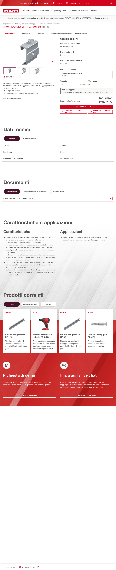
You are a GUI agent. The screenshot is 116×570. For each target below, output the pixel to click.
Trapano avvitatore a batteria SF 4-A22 (42, 335)
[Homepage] (11, 10)
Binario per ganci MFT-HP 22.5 (16, 335)
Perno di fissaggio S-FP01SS (98, 335)
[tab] (10, 33)
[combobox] (98, 3)
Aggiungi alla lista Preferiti (73, 111)
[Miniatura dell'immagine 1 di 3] (9, 70)
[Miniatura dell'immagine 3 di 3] (37, 70)
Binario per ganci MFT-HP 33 (71, 335)
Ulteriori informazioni (12, 98)
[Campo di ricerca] (111, 3)
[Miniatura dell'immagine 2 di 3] (23, 70)
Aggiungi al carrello (88, 107)
